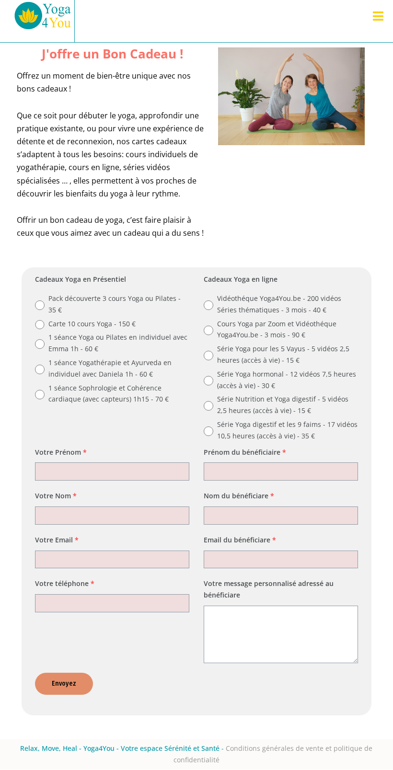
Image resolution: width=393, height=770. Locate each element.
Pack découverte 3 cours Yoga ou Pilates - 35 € (114, 304)
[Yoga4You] (43, 21)
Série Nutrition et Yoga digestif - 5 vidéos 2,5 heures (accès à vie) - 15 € (282, 404)
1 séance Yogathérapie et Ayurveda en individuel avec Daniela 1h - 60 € (110, 368)
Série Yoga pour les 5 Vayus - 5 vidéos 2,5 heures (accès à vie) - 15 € (283, 354)
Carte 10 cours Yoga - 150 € (92, 323)
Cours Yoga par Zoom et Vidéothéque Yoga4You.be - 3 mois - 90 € (276, 329)
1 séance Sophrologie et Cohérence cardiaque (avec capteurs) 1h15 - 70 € (108, 393)
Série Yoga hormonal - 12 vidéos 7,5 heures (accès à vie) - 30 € (286, 379)
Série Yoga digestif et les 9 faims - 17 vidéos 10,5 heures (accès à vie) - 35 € (287, 430)
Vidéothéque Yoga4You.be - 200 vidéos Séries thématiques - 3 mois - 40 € (279, 304)
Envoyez (64, 683)
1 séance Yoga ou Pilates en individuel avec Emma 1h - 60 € (117, 343)
